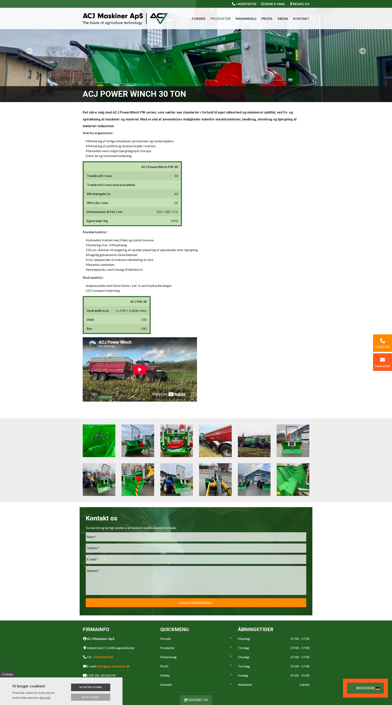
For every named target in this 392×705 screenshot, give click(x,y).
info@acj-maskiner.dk (113, 666)
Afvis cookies (90, 697)
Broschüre (366, 688)
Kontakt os (198, 700)
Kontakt (301, 18)
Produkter (220, 18)
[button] (29, 51)
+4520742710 (102, 657)
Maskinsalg (246, 18)
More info (45, 697)
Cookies (7, 674)
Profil (267, 18)
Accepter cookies (90, 687)
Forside (199, 18)
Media (283, 18)
